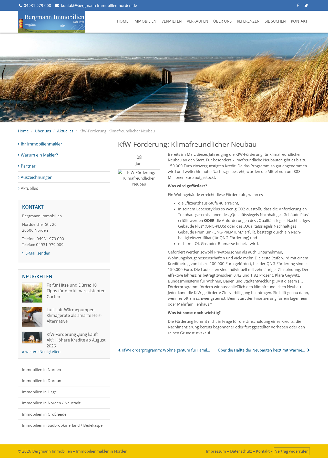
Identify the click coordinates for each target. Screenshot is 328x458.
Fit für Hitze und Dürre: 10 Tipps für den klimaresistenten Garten (76, 290)
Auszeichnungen (37, 177)
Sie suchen (275, 21)
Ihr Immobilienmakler (41, 144)
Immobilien (145, 21)
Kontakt (299, 21)
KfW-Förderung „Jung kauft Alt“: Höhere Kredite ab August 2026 (76, 340)
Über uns (222, 21)
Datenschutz (241, 451)
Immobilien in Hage (39, 391)
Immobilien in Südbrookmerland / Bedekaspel (63, 425)
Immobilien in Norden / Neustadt (51, 402)
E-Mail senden (37, 253)
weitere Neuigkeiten (42, 351)
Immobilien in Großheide (44, 414)
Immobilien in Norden (41, 369)
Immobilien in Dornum (42, 380)
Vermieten (171, 21)
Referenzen (248, 21)
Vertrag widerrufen (292, 451)
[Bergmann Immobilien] (51, 22)
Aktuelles (65, 130)
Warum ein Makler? (39, 155)
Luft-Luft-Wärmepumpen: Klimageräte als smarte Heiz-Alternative (74, 315)
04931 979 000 (37, 5)
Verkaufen (197, 21)
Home (122, 21)
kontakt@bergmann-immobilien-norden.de (98, 5)
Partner (28, 166)
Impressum (216, 451)
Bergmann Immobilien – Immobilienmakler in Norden (79, 451)
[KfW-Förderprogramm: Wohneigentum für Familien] (120, 350)
